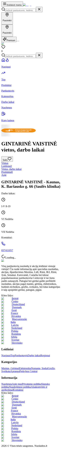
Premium (11, 40)
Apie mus (17, 384)
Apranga (14, 371)
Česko (15, 301)
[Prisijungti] (18, 41)
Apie (3, 175)
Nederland (16, 328)
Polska (14, 331)
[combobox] (20, 10)
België (15, 298)
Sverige (15, 339)
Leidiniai (6, 166)
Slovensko (17, 342)
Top (13, 355)
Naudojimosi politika (20, 387)
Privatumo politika (31, 384)
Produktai (7, 172)
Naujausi (6, 355)
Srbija (14, 336)
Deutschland (18, 304)
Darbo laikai (34, 355)
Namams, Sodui (39, 368)
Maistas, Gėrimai (10, 368)
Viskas (4, 163)
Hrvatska (16, 316)
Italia (13, 322)
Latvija (15, 325)
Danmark (17, 307)
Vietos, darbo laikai (11, 169)
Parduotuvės (21, 355)
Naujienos (6, 384)
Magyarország (19, 319)
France (14, 313)
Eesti (14, 310)
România (16, 334)
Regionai (45, 355)
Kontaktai (18, 389)
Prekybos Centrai (28, 371)
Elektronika (25, 368)
